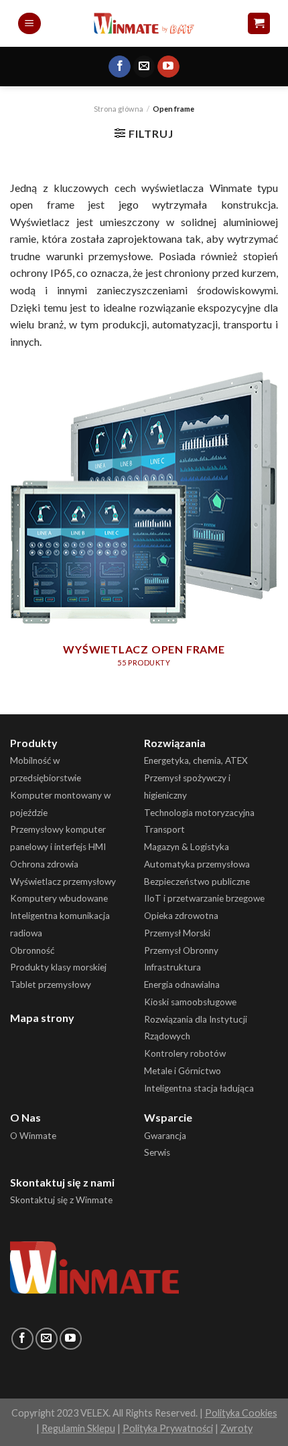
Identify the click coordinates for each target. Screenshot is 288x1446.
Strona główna (118, 108)
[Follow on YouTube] (168, 67)
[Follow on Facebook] (120, 67)
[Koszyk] (259, 24)
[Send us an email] (144, 67)
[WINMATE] (144, 23)
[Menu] (29, 24)
